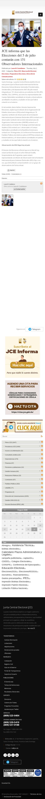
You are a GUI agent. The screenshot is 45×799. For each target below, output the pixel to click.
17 (5, 529)
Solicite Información (10, 640)
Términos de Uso (36, 794)
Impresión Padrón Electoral (15, 585)
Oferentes (7, 653)
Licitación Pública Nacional (15, 588)
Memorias (7, 688)
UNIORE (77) (9, 488)
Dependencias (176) (11, 459)
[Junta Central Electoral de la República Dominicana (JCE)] (22, 12)
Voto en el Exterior (10, 667)
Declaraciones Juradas (11, 650)
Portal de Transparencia (12, 671)
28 (10, 517)
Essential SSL (6, 783)
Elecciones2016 (10, 571)
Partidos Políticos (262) (12, 484)
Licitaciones (8, 643)
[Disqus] (22, 235)
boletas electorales (11, 549)
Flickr (13, 755)
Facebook (5, 755)
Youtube (17, 755)
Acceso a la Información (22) (14, 451)
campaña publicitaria (12, 558)
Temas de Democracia (11, 685)
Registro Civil (8, 664)
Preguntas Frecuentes (11, 706)
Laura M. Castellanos (18, 68)
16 (40, 525)
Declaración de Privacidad (12, 797)
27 (5, 517)
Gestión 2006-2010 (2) (12, 500)
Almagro (6, 545)
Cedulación (8, 661)
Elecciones (5, 74)
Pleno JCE (17, 71)
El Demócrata (8, 682)
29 (16, 517)
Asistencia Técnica (23, 545)
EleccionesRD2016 (28, 571)
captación (28, 558)
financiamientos (21, 575)
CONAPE (7, 565)
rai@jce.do (14, 748)
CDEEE (6, 561)
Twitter (9, 755)
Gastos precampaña (12, 578)
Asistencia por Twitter (11, 709)
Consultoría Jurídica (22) (13, 455)
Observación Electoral (29, 71)
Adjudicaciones (9, 646)
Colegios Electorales (21, 561)
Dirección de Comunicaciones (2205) (17, 496)
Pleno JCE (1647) (10, 442)
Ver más (30, 628)
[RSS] (42, 442)
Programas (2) (9, 492)
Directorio (7, 699)
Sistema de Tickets (10, 703)
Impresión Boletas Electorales (16, 581)
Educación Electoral (14, 568)
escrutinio (7, 575)
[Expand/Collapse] (40, 441)
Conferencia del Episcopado (27, 565)
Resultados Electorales (12, 692)
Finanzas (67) (9, 463)
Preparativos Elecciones (18, 74)
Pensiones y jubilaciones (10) (14, 467)
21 (28, 529)
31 (28, 517)
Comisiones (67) (10, 479)
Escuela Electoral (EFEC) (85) (14, 504)
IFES (26, 578)
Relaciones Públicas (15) (13, 475)
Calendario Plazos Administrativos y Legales (22, 553)
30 (22, 517)
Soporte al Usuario (10, 674)
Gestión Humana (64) (12, 471)
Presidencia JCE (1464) (12, 446)
